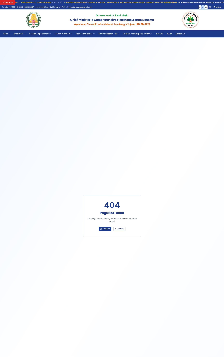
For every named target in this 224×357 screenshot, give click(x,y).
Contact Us (180, 34)
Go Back (121, 229)
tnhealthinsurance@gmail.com (80, 7)
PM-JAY (159, 34)
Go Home (106, 229)
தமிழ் (218, 7)
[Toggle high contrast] (210, 7)
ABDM (169, 34)
